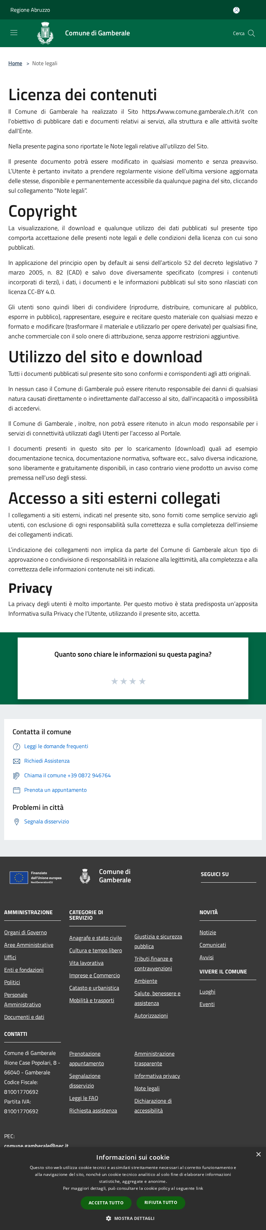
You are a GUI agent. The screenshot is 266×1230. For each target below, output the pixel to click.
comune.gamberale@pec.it (36, 1146)
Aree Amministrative (28, 945)
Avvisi (207, 957)
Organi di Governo (25, 932)
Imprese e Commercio (94, 975)
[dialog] (133, 1188)
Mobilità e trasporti (91, 1000)
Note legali (147, 1088)
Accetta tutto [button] (106, 1203)
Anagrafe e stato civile (95, 938)
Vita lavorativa (86, 963)
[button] (132, 1218)
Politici (12, 982)
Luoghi (207, 991)
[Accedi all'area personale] (236, 10)
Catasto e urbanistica (94, 988)
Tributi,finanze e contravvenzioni (153, 963)
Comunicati (213, 945)
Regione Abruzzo (30, 10)
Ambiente (145, 981)
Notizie (208, 932)
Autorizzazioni (151, 1015)
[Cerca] (251, 33)
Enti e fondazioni (24, 969)
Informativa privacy (157, 1076)
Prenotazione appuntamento (86, 1058)
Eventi (207, 1004)
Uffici (10, 957)
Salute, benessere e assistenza (157, 998)
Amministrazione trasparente (154, 1058)
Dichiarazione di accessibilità (153, 1106)
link (199, 1188)
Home (15, 63)
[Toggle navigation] (14, 32)
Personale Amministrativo (22, 999)
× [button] (258, 1154)
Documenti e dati (24, 1017)
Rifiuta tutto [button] (160, 1202)
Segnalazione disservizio (84, 1081)
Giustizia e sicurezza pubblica (158, 941)
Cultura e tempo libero (95, 950)
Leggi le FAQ (83, 1098)
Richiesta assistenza (93, 1110)
